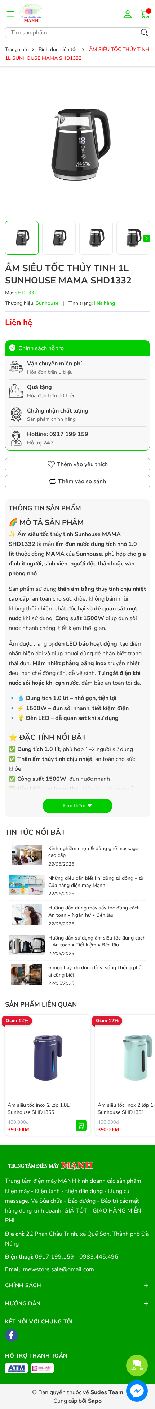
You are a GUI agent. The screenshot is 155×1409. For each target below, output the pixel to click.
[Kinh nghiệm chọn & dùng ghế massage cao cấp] (27, 855)
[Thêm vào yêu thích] (81, 1057)
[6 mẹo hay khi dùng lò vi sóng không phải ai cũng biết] (27, 974)
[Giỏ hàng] (145, 13)
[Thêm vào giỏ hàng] (81, 1125)
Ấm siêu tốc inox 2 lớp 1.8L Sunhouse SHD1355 (39, 1109)
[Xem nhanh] (81, 1041)
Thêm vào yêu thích (82, 464)
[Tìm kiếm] (144, 32)
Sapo (95, 1401)
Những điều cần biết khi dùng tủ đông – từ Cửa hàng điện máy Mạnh (95, 882)
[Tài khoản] (129, 13)
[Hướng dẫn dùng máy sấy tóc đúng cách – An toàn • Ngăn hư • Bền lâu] (27, 914)
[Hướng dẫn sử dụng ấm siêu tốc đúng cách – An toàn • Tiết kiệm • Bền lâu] (27, 945)
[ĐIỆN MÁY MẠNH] (40, 14)
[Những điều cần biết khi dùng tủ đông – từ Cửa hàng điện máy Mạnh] (27, 885)
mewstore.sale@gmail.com (58, 1269)
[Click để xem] (77, 144)
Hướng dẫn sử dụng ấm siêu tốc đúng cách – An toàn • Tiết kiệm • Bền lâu (97, 942)
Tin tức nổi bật (35, 832)
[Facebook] (11, 1335)
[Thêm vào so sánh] (81, 1072)
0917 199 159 (68, 434)
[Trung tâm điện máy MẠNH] (50, 1163)
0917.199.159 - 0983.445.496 (76, 1257)
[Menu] (10, 13)
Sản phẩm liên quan (41, 1004)
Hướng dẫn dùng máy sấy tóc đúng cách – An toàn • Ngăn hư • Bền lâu (96, 911)
